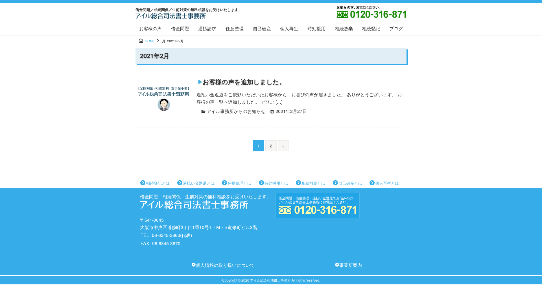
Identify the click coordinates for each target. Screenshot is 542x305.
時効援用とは (276, 183)
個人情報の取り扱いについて (225, 265)
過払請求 (207, 28)
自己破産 (262, 28)
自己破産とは (350, 183)
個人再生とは (387, 183)
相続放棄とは (313, 183)
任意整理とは (239, 183)
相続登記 (371, 28)
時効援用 (316, 28)
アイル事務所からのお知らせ (236, 111)
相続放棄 (344, 28)
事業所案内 (350, 265)
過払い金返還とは (199, 183)
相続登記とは (158, 183)
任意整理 (235, 28)
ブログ (396, 28)
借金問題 (180, 28)
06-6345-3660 (166, 235)
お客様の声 (150, 28)
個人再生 (289, 28)
